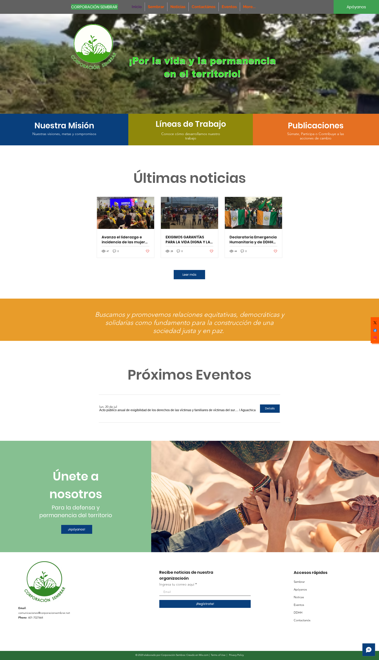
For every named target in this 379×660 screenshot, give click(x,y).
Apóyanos (300, 589)
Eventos (299, 605)
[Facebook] (375, 330)
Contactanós (302, 620)
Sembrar (299, 582)
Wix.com (203, 654)
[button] (168, 410)
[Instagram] (375, 338)
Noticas (299, 597)
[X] (375, 323)
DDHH (298, 612)
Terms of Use (218, 654)
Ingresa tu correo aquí (176, 584)
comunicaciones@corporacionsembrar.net (44, 613)
